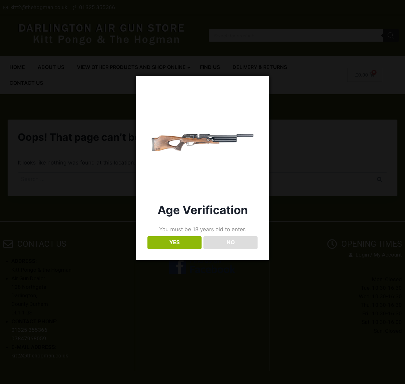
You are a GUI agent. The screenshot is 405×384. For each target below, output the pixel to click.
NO (231, 242)
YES (174, 242)
